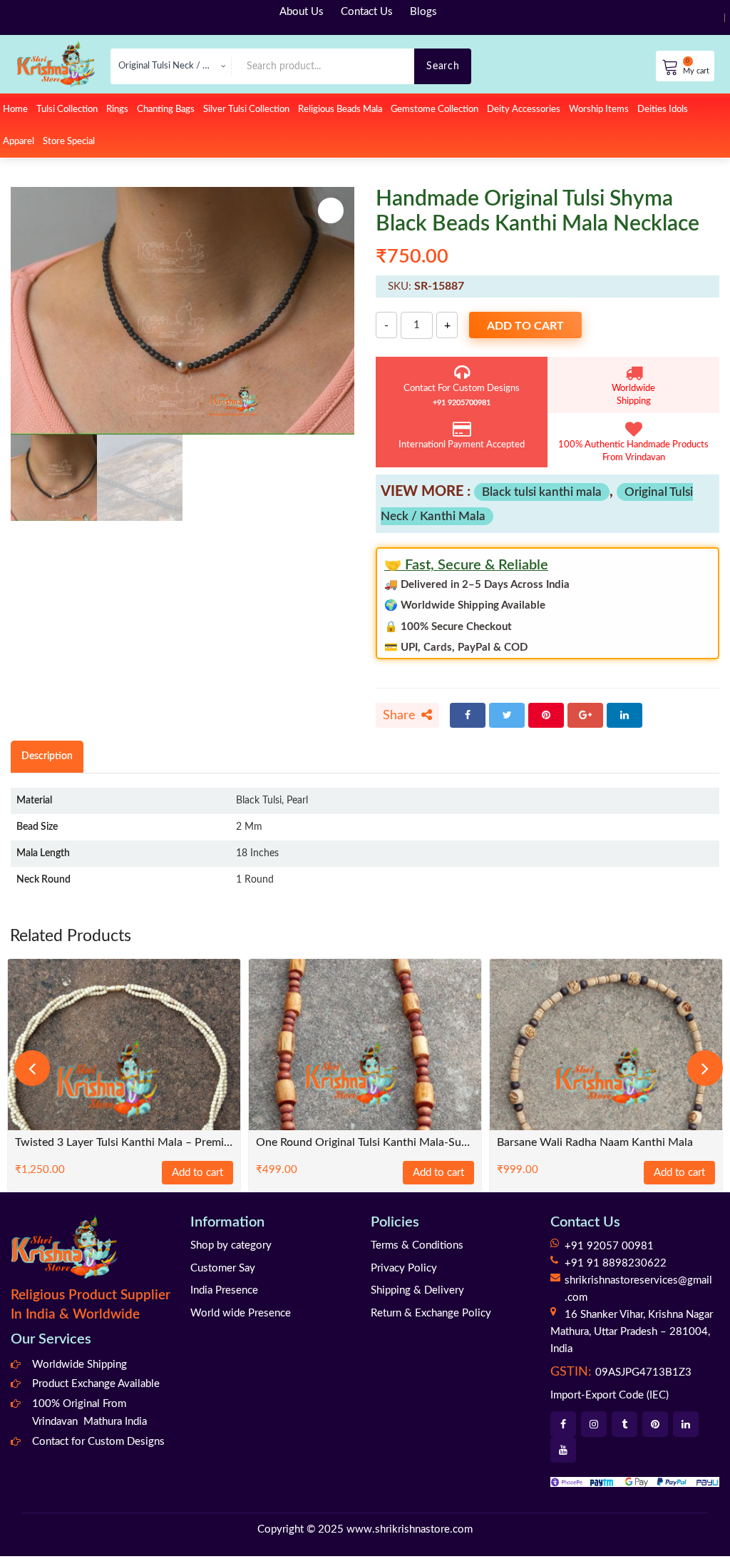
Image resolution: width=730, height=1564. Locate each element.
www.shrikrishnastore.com (409, 1536)
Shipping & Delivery (417, 1298)
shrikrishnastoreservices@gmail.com (638, 1297)
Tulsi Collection (67, 109)
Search (442, 66)
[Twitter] (507, 715)
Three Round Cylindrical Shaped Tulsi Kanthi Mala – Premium (606, 1142)
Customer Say (222, 1275)
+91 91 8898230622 (616, 1271)
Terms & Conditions (417, 1253)
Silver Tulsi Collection (246, 109)
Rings (117, 109)
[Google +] (585, 715)
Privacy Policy (404, 1275)
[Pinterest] (546, 715)
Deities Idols (662, 109)
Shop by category (231, 1253)
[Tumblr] (624, 1432)
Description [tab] (47, 756)
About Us (301, 11)
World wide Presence (240, 1320)
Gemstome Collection (434, 109)
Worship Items (599, 109)
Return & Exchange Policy (431, 1320)
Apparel (18, 141)
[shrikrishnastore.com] (55, 63)
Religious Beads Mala (340, 109)
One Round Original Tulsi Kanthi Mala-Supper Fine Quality (124, 1142)
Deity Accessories (523, 109)
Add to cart (525, 326)
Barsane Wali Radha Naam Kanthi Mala (354, 1142)
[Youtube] (563, 1458)
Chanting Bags (166, 109)
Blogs (423, 11)
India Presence (224, 1298)
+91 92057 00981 (609, 1254)
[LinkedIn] (624, 715)
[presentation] (32, 1072)
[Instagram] (594, 1432)
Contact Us (367, 11)
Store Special (69, 141)
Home (15, 109)
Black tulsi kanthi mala (542, 492)
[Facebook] (467, 715)
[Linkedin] (686, 1432)
